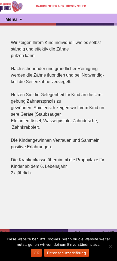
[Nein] (110, 246)
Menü (11, 19)
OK (36, 253)
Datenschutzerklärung (66, 253)
